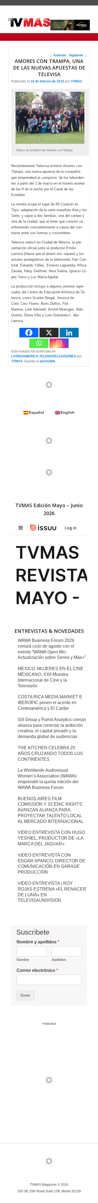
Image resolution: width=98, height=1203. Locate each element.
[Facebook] (28, 332)
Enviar (25, 995)
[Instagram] (59, 343)
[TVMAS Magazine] (29, 22)
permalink (47, 361)
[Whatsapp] (38, 343)
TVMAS (76, 81)
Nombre (23, 960)
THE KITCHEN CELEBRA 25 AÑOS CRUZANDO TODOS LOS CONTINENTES (50, 753)
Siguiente (78, 55)
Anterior (57, 55)
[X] (49, 332)
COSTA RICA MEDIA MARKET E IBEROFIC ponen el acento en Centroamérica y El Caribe (50, 702)
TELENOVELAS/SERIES (57, 356)
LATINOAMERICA (24, 356)
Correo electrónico (37, 970)
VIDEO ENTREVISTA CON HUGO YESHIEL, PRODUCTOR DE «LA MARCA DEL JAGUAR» (51, 838)
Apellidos (59, 960)
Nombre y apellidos (38, 942)
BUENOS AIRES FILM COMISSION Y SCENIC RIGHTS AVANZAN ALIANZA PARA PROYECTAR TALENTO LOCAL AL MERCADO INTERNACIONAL (51, 810)
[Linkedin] (69, 332)
